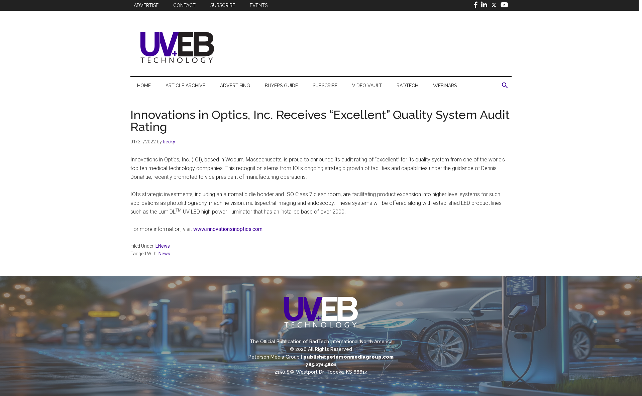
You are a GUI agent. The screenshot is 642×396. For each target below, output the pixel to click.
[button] (505, 86)
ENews (162, 246)
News (164, 253)
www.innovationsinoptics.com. (228, 229)
